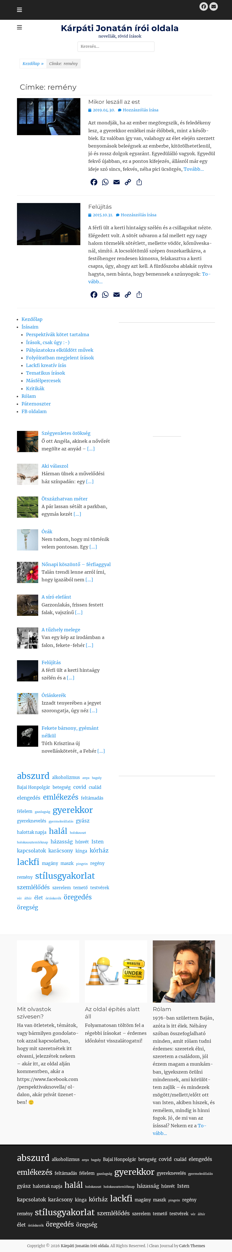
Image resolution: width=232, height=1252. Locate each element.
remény (25, 877)
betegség (62, 787)
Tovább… (194, 169)
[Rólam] (184, 971)
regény (97, 863)
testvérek (99, 887)
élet (38, 898)
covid (79, 787)
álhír (28, 898)
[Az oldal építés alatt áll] (116, 971)
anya (85, 778)
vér (19, 898)
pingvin (82, 864)
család (95, 787)
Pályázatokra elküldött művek (59, 350)
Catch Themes (192, 1246)
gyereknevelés (31, 821)
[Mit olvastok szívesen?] (48, 971)
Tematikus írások (45, 373)
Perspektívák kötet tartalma (57, 334)
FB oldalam (34, 411)
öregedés (78, 897)
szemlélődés (33, 887)
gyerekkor (73, 810)
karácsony (60, 851)
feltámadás (92, 798)
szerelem (61, 887)
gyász (82, 821)
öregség (27, 907)
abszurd (33, 776)
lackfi (28, 862)
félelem (24, 811)
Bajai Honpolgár (33, 787)
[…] (91, 449)
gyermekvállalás (61, 821)
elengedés (28, 798)
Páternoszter (36, 404)
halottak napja (31, 832)
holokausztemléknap (32, 842)
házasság (62, 842)
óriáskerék (53, 898)
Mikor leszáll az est (114, 101)
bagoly (97, 778)
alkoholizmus (66, 777)
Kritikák (35, 388)
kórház (99, 850)
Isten (97, 842)
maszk (67, 863)
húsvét (82, 842)
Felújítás (100, 206)
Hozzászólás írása (140, 110)
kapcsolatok (31, 851)
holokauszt (78, 833)
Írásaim (30, 327)
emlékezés (60, 797)
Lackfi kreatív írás (46, 365)
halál (58, 831)
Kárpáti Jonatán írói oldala (120, 28)
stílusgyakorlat (65, 876)
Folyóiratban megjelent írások (60, 358)
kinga (81, 851)
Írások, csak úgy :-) (48, 342)
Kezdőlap (33, 63)
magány (50, 863)
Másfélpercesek (43, 380)
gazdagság (42, 812)
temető (80, 887)
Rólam (29, 396)
